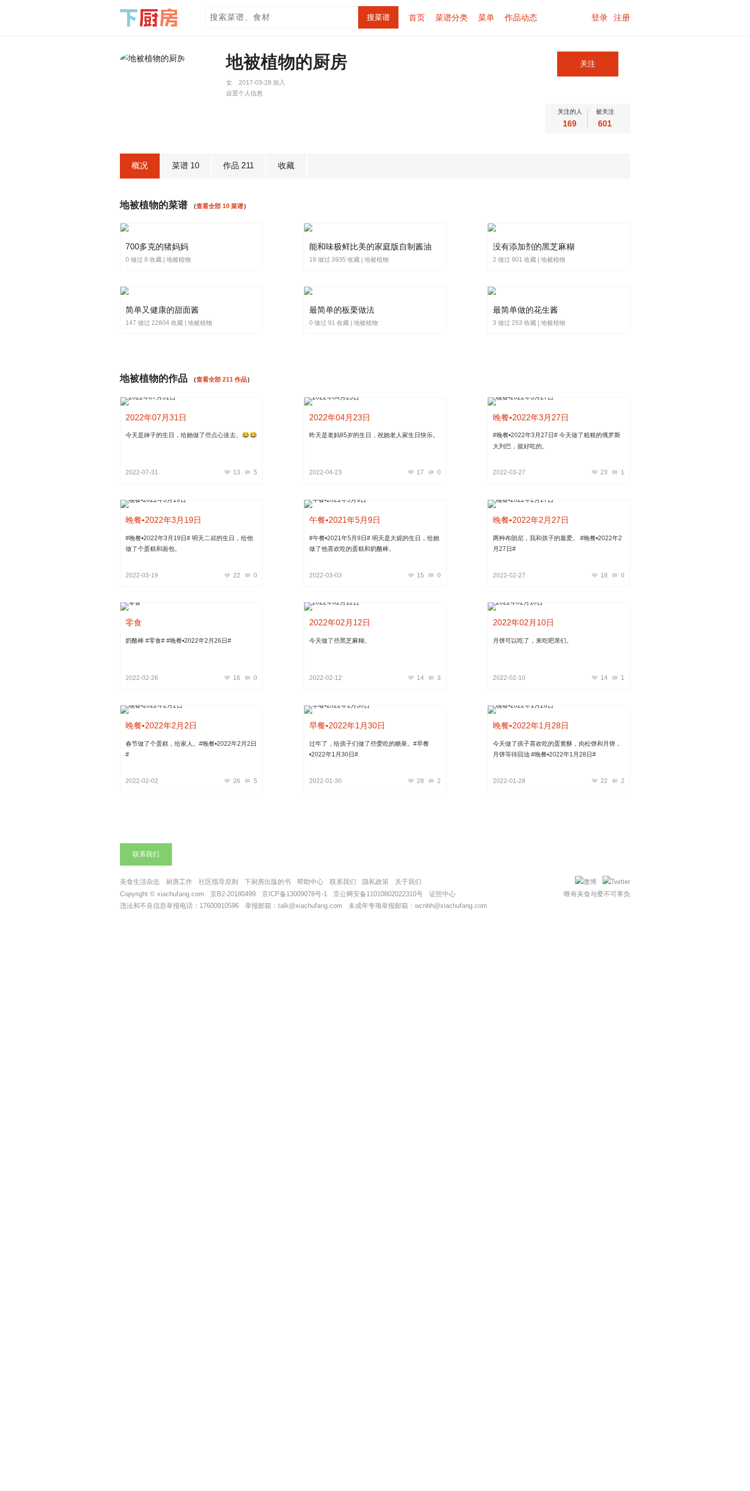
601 (605, 123)
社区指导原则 (218, 882)
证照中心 (442, 894)
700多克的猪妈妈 (157, 246)
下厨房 (150, 18)
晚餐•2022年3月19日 (164, 520)
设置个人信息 (244, 93)
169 (570, 123)
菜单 (486, 17)
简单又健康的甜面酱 (162, 310)
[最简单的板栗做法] (332, 291)
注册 (622, 17)
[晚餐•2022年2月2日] (191, 709)
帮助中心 (310, 882)
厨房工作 (179, 882)
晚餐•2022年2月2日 (161, 725)
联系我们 (146, 854)
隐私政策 (375, 882)
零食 (134, 622)
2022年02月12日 (339, 622)
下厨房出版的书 (267, 882)
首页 (417, 17)
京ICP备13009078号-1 (294, 894)
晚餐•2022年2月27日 (531, 520)
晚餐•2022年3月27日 (531, 417)
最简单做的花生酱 (525, 310)
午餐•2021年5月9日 (345, 520)
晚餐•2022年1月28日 (531, 725)
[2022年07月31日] (191, 401)
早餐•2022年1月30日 (347, 725)
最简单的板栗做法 (341, 310)
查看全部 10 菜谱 (219, 206)
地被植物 (178, 259)
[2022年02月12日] (375, 606)
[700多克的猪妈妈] (148, 228)
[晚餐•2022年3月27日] (559, 401)
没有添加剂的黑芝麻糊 (533, 246)
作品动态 (521, 17)
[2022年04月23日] (375, 401)
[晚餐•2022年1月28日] (559, 709)
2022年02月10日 (523, 622)
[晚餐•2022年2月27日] (559, 504)
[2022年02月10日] (559, 606)
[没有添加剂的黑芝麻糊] (522, 228)
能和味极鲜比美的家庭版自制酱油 (370, 246)
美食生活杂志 (140, 882)
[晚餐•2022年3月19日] (191, 504)
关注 (587, 63)
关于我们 (408, 882)
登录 (599, 17)
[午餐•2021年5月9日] (375, 504)
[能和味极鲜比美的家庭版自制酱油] (354, 228)
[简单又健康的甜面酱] (152, 291)
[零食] (191, 606)
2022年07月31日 (156, 417)
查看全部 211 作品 (221, 379)
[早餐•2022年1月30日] (375, 709)
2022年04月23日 (339, 417)
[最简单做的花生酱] (516, 291)
